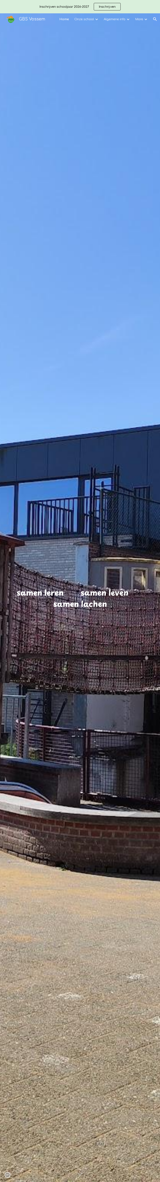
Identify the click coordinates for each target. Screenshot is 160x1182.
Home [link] (64, 19)
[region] (80, 6)
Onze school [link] (84, 19)
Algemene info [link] (114, 19)
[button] (155, 19)
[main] (80, 598)
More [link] (139, 19)
